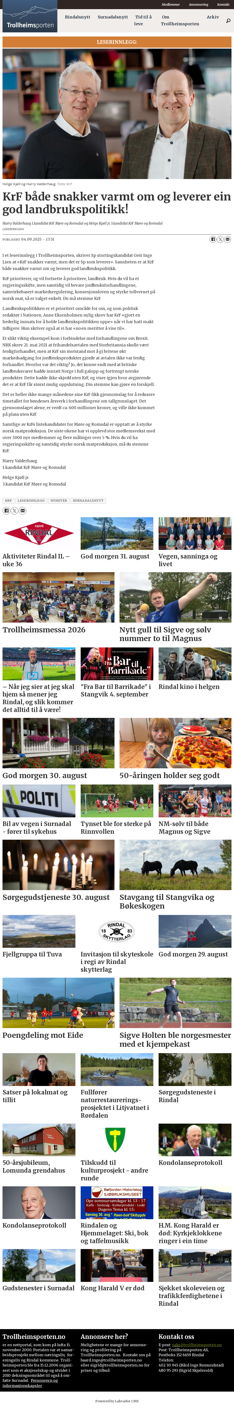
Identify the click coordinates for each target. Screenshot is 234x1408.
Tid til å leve (143, 20)
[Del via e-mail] (227, 239)
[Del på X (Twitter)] (220, 239)
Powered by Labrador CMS (117, 1401)
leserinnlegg (31, 501)
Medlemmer (171, 5)
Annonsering (198, 5)
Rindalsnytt (77, 17)
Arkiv (213, 17)
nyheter (59, 501)
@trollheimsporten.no (201, 1345)
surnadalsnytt (88, 501)
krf (8, 501)
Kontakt (223, 5)
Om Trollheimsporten (180, 20)
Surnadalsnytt (113, 17)
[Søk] (228, 20)
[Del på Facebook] (213, 239)
